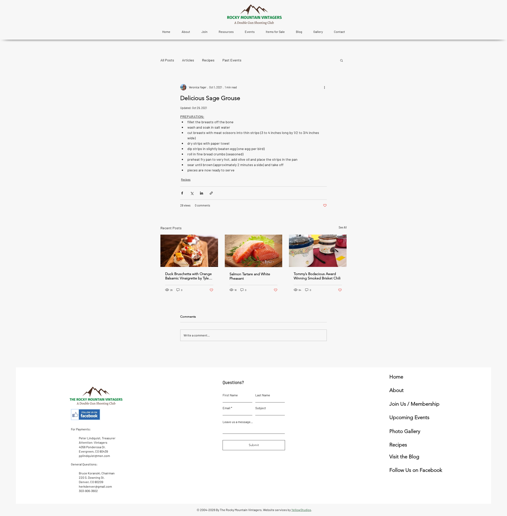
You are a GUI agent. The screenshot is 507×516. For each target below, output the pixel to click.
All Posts (167, 60)
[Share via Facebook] (182, 193)
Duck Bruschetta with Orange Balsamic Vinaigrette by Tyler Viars (188, 276)
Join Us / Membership (414, 404)
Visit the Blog (404, 457)
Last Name (262, 395)
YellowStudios (301, 510)
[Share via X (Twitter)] (192, 193)
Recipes (208, 60)
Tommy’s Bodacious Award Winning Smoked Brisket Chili (317, 276)
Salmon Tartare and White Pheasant (250, 276)
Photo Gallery (404, 431)
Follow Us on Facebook (415, 470)
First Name (230, 395)
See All (343, 227)
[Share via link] (211, 193)
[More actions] (324, 87)
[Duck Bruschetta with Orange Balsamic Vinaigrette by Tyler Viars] (189, 251)
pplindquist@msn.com (94, 456)
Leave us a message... (238, 421)
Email (226, 408)
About (396, 390)
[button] (341, 60)
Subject (260, 408)
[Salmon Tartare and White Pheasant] (253, 251)
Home (396, 377)
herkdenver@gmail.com (95, 486)
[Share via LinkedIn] (201, 193)
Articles (188, 60)
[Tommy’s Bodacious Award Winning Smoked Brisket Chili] (318, 251)
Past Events (231, 60)
